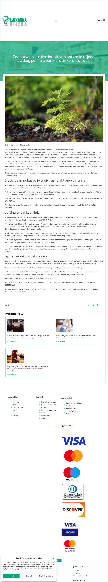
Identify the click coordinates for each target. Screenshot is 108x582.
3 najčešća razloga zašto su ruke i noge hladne (28, 335)
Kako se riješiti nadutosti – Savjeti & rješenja (76, 335)
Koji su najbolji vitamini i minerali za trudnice (27, 366)
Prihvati (11, 576)
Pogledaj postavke (46, 576)
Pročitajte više (11, 341)
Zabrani (29, 576)
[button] (53, 558)
